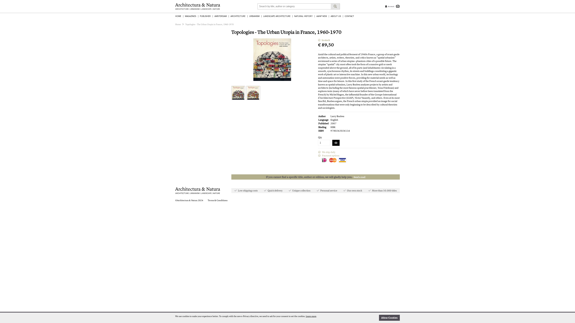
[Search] (335, 6)
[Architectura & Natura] (197, 6)
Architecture (237, 16)
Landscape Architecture (276, 16)
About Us (336, 16)
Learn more (311, 316)
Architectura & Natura (187, 200)
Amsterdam (220, 16)
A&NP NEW (321, 16)
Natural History (303, 16)
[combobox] (294, 6)
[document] (287, 318)
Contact (349, 16)
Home (178, 16)
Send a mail (359, 177)
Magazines (190, 16)
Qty (320, 137)
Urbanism (254, 16)
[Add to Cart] (336, 143)
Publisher (205, 16)
